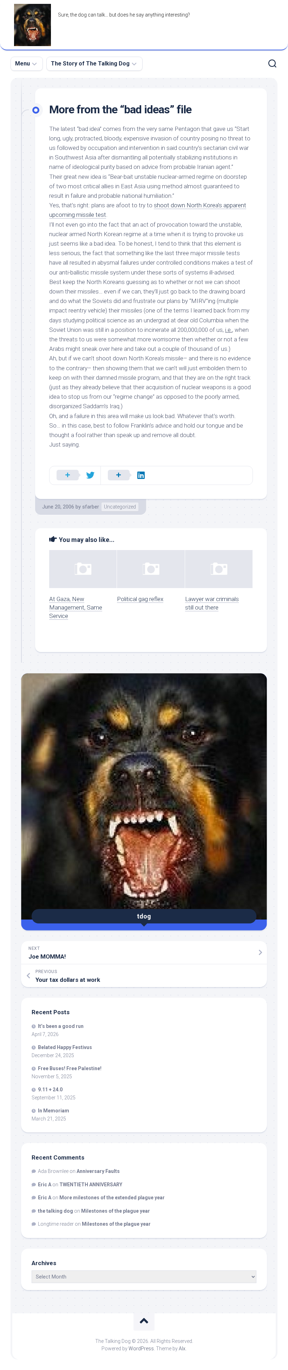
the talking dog (55, 1211)
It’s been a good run (61, 1026)
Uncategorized (120, 507)
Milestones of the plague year (115, 1211)
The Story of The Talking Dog (90, 63)
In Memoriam (53, 1110)
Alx (182, 1348)
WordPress (141, 1348)
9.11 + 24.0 (50, 1089)
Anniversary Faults (98, 1171)
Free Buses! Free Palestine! (70, 1068)
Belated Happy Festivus (65, 1047)
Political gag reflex (140, 598)
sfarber (90, 507)
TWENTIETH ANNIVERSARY (90, 1184)
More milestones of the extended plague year (112, 1197)
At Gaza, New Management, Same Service (75, 607)
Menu (22, 63)
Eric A (44, 1184)
